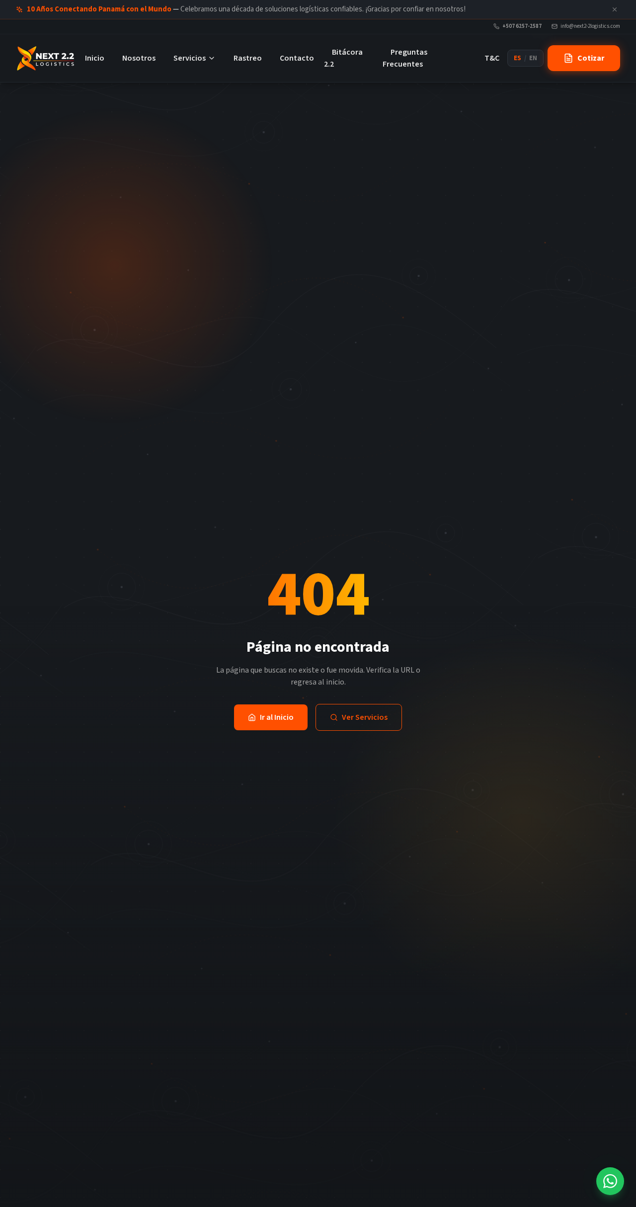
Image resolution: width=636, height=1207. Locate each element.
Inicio (94, 58)
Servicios (189, 58)
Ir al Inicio (277, 717)
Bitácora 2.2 (343, 58)
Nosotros (139, 58)
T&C (491, 58)
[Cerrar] (614, 9)
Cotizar (590, 58)
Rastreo (248, 58)
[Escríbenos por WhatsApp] (610, 1181)
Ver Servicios (365, 717)
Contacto (297, 58)
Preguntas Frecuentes (405, 58)
